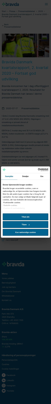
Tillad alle (25, 217)
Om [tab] (41, 176)
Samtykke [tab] (9, 176)
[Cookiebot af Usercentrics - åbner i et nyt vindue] (38, 169)
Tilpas (24, 224)
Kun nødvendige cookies (25, 232)
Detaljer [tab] (25, 176)
